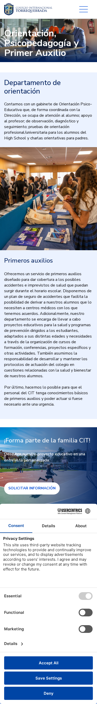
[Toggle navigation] (83, 9)
